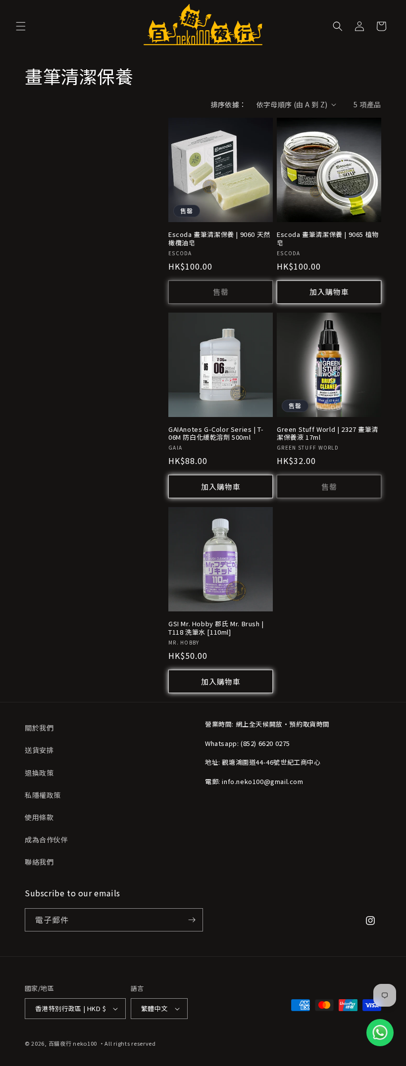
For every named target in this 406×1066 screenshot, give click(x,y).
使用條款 (39, 817)
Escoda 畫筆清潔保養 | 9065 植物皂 (328, 239)
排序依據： (229, 104)
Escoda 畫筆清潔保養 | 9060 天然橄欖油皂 (219, 239)
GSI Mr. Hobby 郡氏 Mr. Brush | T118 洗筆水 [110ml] (216, 628)
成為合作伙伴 (46, 839)
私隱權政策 (43, 795)
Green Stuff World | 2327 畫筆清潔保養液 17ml (327, 433)
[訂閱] (192, 919)
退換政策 (39, 773)
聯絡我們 (39, 862)
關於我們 (39, 728)
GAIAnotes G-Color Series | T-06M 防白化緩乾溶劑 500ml (215, 433)
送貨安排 (39, 750)
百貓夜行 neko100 (73, 1043)
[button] (21, 26)
